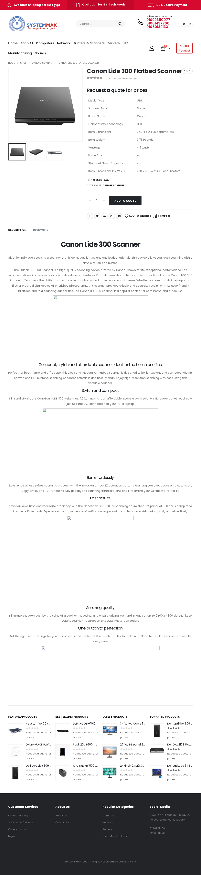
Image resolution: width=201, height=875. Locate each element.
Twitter (97, 216)
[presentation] (9, 105)
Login (11, 836)
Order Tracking (18, 815)
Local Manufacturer (114, 836)
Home (12, 43)
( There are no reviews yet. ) (122, 78)
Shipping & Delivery (20, 822)
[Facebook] (178, 24)
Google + (112, 216)
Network (63, 43)
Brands (40, 53)
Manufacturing (20, 53)
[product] (15, 730)
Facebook (90, 216)
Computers (45, 43)
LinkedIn (104, 216)
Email (119, 216)
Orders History (17, 829)
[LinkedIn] (190, 24)
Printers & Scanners (89, 43)
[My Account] (151, 48)
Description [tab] (17, 230)
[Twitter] (184, 24)
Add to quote (125, 201)
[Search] (120, 24)
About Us (61, 815)
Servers (114, 43)
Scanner (119, 185)
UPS (125, 43)
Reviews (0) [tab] (41, 230)
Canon (107, 185)
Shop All (26, 43)
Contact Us (62, 822)
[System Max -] (25, 24)
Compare (164, 216)
